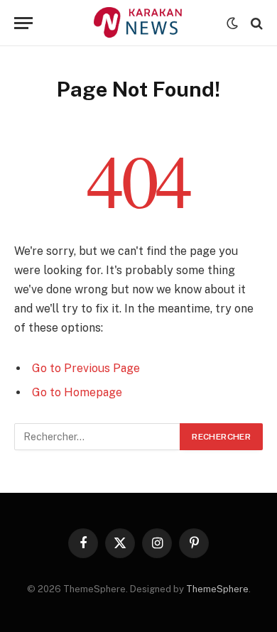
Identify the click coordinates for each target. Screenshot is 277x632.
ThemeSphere (217, 589)
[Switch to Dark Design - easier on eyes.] (232, 23)
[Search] (255, 23)
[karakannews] (138, 23)
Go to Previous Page (86, 368)
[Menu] (23, 23)
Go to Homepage (77, 392)
